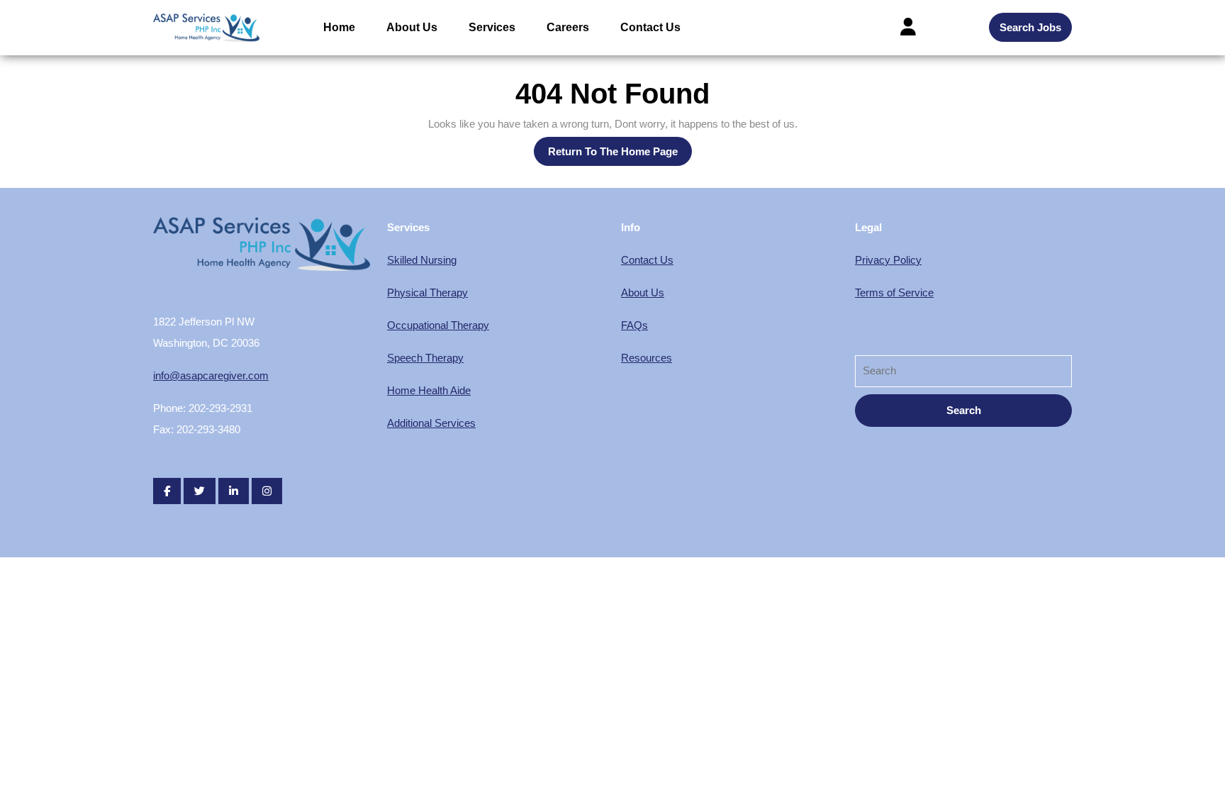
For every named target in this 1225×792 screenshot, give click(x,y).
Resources (646, 358)
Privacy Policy (888, 260)
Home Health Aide (429, 390)
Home (339, 27)
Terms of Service (894, 292)
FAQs (634, 325)
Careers (568, 27)
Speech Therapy (425, 358)
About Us (411, 27)
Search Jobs (1030, 27)
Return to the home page (620, 155)
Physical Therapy (427, 292)
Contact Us (650, 27)
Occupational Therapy (438, 325)
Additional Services (431, 423)
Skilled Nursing (422, 260)
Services (492, 27)
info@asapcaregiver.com (211, 375)
